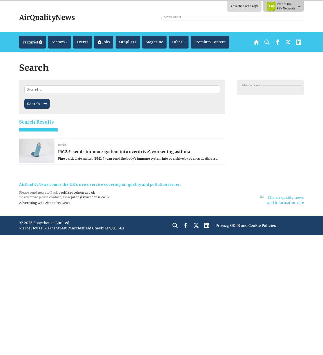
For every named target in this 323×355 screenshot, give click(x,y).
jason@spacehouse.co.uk (90, 197)
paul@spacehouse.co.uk (77, 193)
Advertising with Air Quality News (44, 203)
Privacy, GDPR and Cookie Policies (246, 225)
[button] (32, 42)
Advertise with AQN (244, 6)
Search (33, 104)
